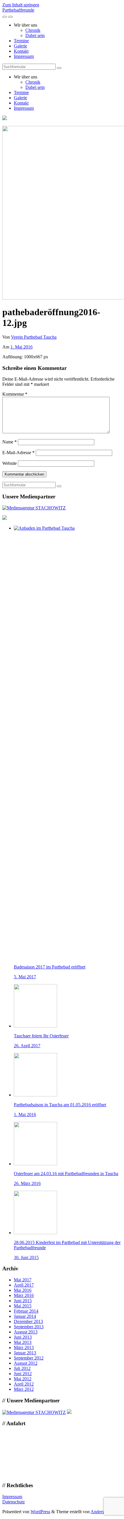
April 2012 (24, 1384)
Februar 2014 (26, 1311)
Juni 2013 (23, 1337)
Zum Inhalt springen (20, 4)
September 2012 (29, 1357)
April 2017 (24, 1285)
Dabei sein (35, 35)
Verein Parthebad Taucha (34, 337)
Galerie (20, 45)
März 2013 (24, 1347)
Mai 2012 (22, 1378)
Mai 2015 (22, 1305)
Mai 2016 (22, 1290)
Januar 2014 (25, 1316)
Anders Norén (104, 1511)
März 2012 (24, 1389)
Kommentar (14, 394)
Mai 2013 (22, 1342)
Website (9, 463)
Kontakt (21, 51)
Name (9, 441)
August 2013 (25, 1331)
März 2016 (24, 1295)
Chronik (32, 30)
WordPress (40, 1511)
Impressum (24, 56)
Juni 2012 (23, 1373)
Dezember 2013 (28, 1321)
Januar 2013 (25, 1352)
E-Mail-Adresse (18, 452)
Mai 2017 (22, 1279)
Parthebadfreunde (18, 10)
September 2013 (29, 1326)
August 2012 (25, 1363)
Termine (21, 40)
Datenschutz (13, 1501)
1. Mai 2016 (21, 346)
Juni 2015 (23, 1300)
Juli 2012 (22, 1368)
